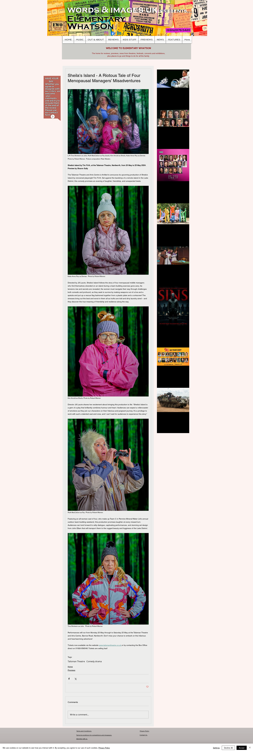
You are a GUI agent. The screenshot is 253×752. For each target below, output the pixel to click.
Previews (71, 670)
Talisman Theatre (76, 661)
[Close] (249, 748)
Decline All (228, 747)
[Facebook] (112, 33)
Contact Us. (143, 735)
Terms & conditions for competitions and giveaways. (94, 735)
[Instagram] (106, 33)
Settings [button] (216, 747)
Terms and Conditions (84, 731)
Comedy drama (94, 661)
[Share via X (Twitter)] (75, 678)
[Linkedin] (119, 33)
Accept (241, 747)
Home (70, 667)
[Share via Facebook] (69, 678)
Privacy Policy (144, 731)
